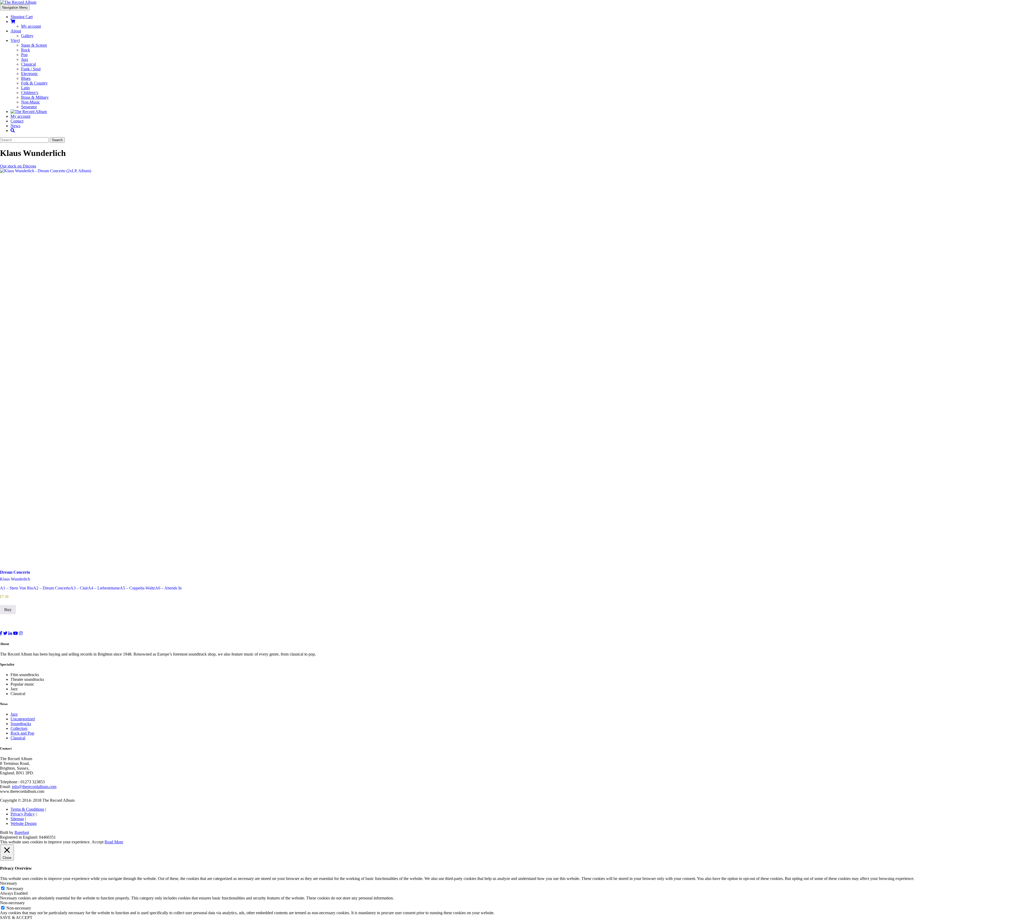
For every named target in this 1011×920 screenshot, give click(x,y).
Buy (8, 609)
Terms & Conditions (27, 809)
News (15, 126)
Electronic (29, 73)
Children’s (29, 92)
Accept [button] (97, 842)
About (16, 31)
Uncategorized (23, 719)
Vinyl (15, 40)
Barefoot (21, 832)
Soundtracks (21, 723)
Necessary (14, 888)
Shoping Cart (22, 16)
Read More (114, 842)
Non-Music (30, 102)
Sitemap (17, 818)
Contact (17, 121)
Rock (25, 50)
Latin (25, 88)
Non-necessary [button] (12, 903)
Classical (28, 64)
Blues (26, 78)
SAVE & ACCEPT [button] (16, 917)
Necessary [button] (8, 883)
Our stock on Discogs (18, 166)
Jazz (24, 59)
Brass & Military (35, 97)
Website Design (24, 823)
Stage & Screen (34, 45)
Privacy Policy (23, 814)
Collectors (19, 728)
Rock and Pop (22, 733)
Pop (24, 54)
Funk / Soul (31, 69)
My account (31, 26)
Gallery (27, 35)
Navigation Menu (15, 7)
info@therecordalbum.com (34, 786)
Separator (29, 107)
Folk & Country (34, 83)
